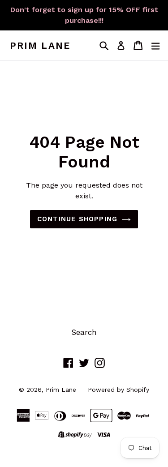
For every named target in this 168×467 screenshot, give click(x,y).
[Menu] (155, 45)
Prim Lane (40, 45)
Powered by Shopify (118, 389)
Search (84, 332)
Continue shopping (77, 219)
